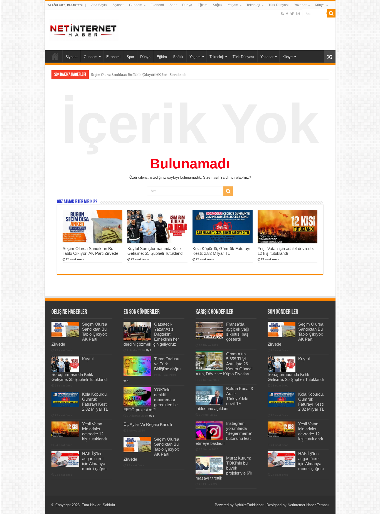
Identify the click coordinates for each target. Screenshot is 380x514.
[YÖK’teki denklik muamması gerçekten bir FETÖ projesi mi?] (137, 396)
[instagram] (298, 13)
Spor (173, 5)
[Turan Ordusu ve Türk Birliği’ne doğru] (137, 365)
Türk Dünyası (278, 5)
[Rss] (282, 13)
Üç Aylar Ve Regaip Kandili (148, 424)
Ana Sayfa (99, 5)
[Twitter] (292, 13)
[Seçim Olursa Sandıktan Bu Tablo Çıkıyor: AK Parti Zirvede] (137, 444)
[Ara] (331, 13)
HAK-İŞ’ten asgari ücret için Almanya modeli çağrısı (95, 461)
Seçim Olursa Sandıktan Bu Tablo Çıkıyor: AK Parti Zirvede (90, 251)
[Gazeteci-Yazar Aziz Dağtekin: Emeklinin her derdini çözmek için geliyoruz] (137, 331)
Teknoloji (253, 5)
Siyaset (118, 5)
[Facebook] (287, 13)
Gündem (135, 5)
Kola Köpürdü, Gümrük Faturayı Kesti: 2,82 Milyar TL (221, 251)
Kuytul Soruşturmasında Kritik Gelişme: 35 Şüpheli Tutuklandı (138, 75)
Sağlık (217, 5)
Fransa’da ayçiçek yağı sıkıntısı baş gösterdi (237, 331)
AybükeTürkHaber (249, 505)
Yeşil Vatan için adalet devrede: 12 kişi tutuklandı (286, 251)
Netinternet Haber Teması (308, 505)
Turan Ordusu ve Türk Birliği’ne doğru (167, 363)
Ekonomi (157, 5)
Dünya (187, 5)
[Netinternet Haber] (84, 29)
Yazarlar (300, 5)
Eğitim (202, 5)
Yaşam (233, 5)
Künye (320, 5)
